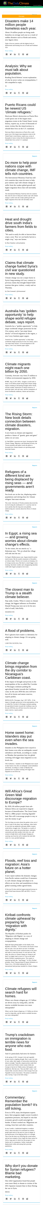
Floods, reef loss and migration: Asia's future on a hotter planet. (21, 866)
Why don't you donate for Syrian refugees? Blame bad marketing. (21, 1171)
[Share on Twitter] (10, 54)
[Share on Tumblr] (18, 54)
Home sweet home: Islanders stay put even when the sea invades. (19, 738)
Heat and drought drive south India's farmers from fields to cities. (21, 224)
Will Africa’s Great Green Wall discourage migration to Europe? (21, 796)
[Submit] (40, 23)
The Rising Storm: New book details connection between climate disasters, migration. (20, 421)
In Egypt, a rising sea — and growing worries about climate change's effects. (21, 538)
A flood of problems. (20, 631)
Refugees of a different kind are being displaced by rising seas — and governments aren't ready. (19, 481)
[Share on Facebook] (6, 54)
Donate (21, 16)
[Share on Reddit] (27, 54)
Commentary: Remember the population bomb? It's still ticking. (21, 1102)
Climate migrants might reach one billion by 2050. (18, 367)
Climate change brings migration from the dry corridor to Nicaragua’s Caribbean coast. (21, 670)
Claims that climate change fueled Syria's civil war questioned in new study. (21, 268)
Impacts (34, 156)
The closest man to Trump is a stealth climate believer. (19, 593)
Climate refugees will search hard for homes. (21, 992)
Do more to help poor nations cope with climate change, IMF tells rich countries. (21, 168)
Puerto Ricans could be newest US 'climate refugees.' (20, 108)
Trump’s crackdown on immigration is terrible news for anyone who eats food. (19, 1042)
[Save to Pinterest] (23, 54)
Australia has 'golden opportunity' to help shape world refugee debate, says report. (21, 316)
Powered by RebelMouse (37, 5)
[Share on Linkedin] (14, 54)
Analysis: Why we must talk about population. (18, 69)
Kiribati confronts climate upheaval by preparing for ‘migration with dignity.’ (20, 922)
